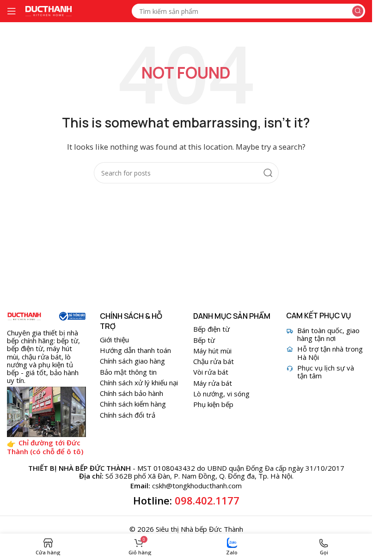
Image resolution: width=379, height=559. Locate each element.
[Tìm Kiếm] (357, 11)
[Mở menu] (11, 11)
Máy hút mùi (212, 350)
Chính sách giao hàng (132, 360)
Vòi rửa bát (210, 372)
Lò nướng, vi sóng (221, 393)
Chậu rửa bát (213, 361)
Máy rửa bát (212, 383)
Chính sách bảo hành (131, 393)
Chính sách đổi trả (127, 414)
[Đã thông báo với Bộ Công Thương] (72, 316)
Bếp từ (204, 340)
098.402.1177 (207, 500)
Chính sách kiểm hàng (133, 403)
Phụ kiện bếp (213, 404)
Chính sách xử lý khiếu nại (139, 382)
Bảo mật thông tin (128, 372)
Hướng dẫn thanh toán (135, 350)
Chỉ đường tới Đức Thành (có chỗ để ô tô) (45, 447)
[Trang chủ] (24, 316)
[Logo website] (48, 10)
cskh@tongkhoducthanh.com (197, 485)
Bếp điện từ (211, 329)
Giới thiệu (114, 339)
